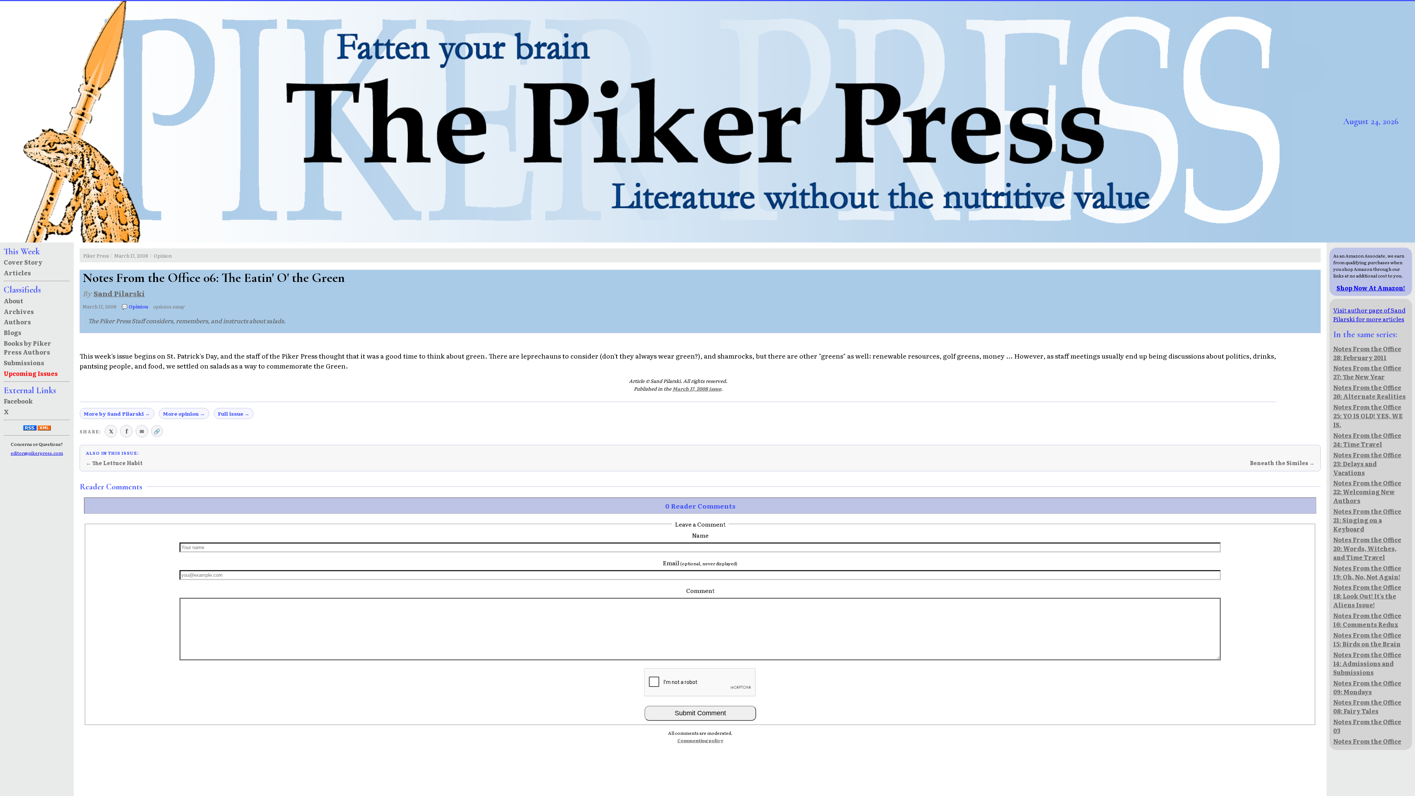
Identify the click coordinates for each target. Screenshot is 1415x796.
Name (700, 535)
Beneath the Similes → (1282, 463)
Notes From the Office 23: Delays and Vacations (1367, 463)
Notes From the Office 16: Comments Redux (1367, 620)
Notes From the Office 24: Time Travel (1367, 439)
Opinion (163, 255)
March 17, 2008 (131, 255)
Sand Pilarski (119, 293)
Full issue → (233, 413)
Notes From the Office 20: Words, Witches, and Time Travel (1367, 548)
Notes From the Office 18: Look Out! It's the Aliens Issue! (1367, 596)
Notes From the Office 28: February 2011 (1367, 353)
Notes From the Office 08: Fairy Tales (1367, 706)
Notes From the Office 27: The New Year (1367, 372)
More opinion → (184, 413)
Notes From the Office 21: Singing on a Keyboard (1367, 520)
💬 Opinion (135, 306)
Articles (17, 272)
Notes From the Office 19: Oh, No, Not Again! (1367, 572)
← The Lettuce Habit (114, 463)
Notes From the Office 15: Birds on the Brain (1367, 639)
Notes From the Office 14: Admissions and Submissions (1367, 663)
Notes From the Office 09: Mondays (1367, 687)
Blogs (12, 332)
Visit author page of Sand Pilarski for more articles (1369, 314)
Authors (17, 321)
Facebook (18, 401)
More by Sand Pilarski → (117, 413)
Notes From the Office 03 (1367, 726)
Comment (700, 590)
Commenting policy (700, 740)
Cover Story (23, 262)
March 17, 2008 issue (696, 388)
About (13, 300)
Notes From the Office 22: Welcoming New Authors (1367, 491)
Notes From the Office (1367, 741)
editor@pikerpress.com (37, 453)
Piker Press (96, 255)
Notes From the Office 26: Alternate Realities (1369, 392)
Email (700, 562)
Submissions (24, 362)
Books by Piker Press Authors (27, 347)
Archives (19, 311)
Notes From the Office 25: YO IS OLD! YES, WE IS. (1368, 415)
